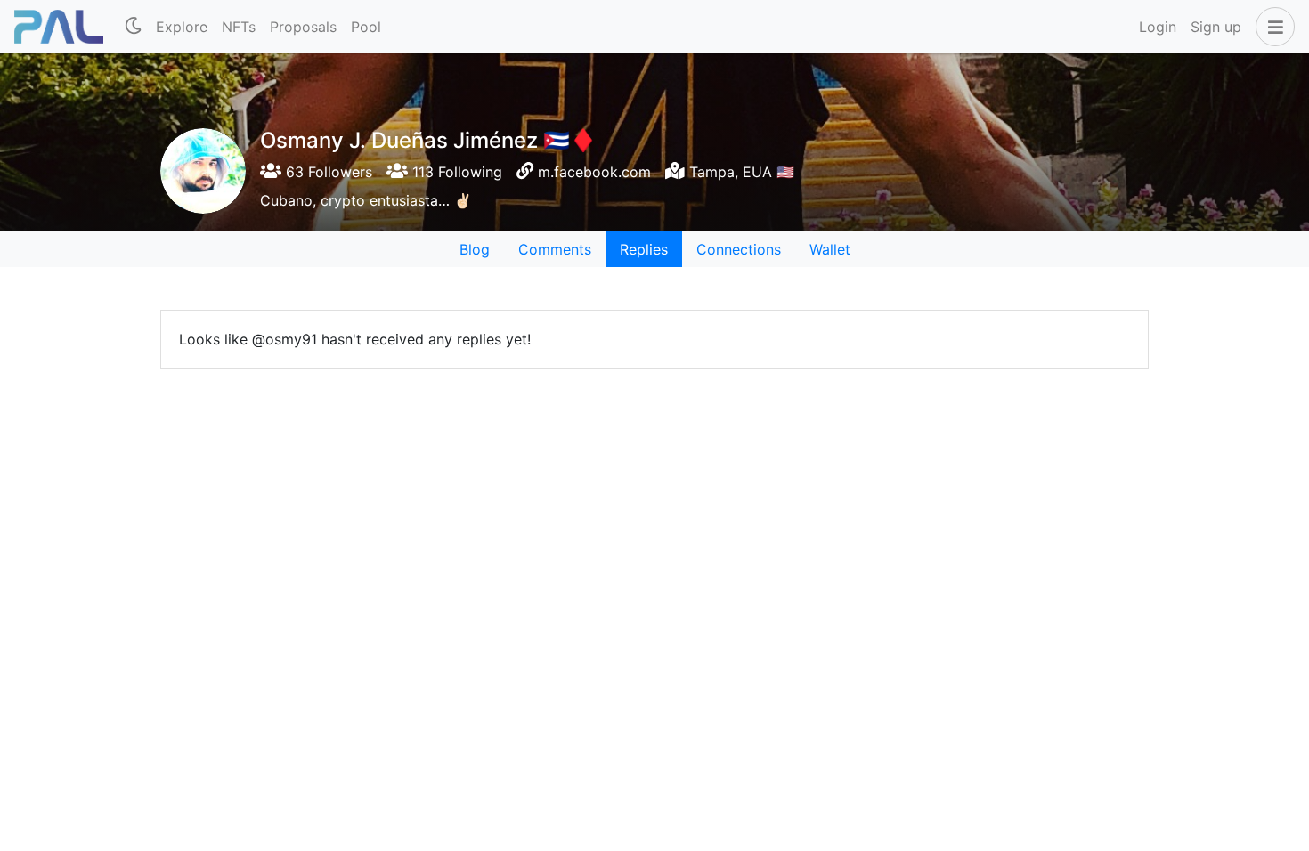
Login (1157, 27)
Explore (181, 27)
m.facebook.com (594, 172)
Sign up (1216, 27)
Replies (644, 249)
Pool (366, 27)
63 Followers (326, 172)
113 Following (455, 172)
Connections (738, 249)
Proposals (303, 27)
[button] (1271, 26)
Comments (554, 249)
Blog (474, 249)
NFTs (239, 27)
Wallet (829, 249)
